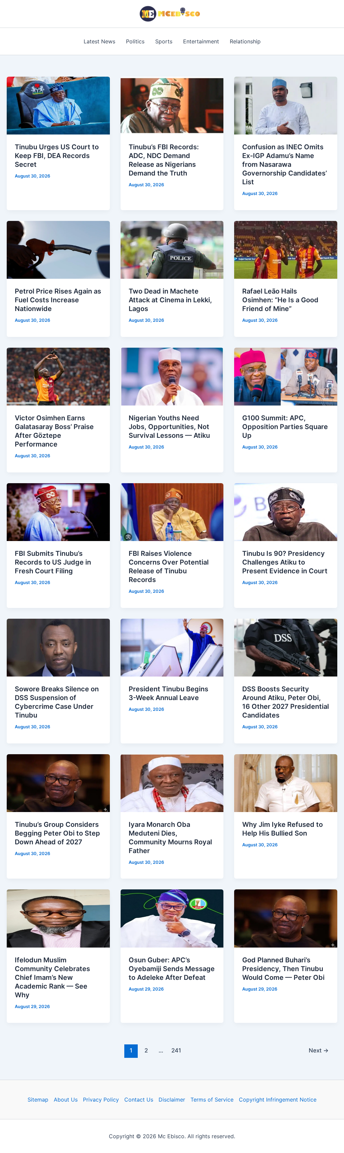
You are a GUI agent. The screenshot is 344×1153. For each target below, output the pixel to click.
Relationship (245, 41)
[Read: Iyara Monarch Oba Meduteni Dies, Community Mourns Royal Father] (172, 782)
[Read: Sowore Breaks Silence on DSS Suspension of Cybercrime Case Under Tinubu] (58, 647)
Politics (135, 41)
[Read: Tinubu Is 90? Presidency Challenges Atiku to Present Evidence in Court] (285, 511)
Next (319, 1050)
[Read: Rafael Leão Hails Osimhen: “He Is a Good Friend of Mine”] (285, 249)
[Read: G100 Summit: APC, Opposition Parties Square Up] (285, 376)
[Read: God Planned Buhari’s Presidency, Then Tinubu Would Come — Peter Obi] (285, 918)
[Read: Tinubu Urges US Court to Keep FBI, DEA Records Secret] (58, 105)
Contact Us (138, 1099)
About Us (66, 1099)
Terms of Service (211, 1099)
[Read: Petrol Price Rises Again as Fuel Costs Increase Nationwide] (58, 249)
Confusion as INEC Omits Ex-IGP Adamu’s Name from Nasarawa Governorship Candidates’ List (284, 164)
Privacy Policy (101, 1099)
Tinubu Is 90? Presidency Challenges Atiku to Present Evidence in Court (285, 562)
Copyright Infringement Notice (277, 1099)
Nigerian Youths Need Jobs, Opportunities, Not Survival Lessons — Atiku (169, 426)
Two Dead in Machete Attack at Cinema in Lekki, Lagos (170, 300)
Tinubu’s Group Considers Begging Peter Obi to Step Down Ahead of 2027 (57, 833)
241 (176, 1050)
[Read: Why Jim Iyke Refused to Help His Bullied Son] (285, 782)
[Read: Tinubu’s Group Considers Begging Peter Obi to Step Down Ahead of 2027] (58, 782)
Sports (163, 41)
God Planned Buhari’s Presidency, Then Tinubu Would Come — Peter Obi (283, 969)
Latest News (99, 41)
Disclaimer (172, 1099)
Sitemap (38, 1099)
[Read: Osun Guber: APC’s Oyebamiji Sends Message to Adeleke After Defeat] (172, 918)
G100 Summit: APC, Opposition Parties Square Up (285, 426)
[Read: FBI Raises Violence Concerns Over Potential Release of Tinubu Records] (172, 511)
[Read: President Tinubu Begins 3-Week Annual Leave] (172, 647)
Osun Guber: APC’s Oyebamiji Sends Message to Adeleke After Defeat (172, 969)
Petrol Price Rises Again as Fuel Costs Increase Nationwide (58, 300)
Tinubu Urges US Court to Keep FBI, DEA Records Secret (57, 155)
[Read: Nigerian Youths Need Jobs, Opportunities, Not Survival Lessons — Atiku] (172, 376)
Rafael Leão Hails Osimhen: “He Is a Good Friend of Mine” (280, 300)
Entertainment (201, 41)
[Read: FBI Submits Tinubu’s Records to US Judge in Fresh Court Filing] (58, 511)
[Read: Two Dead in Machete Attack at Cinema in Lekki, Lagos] (172, 249)
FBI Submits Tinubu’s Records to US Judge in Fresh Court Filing (53, 562)
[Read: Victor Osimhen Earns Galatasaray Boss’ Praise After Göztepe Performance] (58, 376)
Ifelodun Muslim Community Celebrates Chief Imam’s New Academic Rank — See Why (52, 977)
